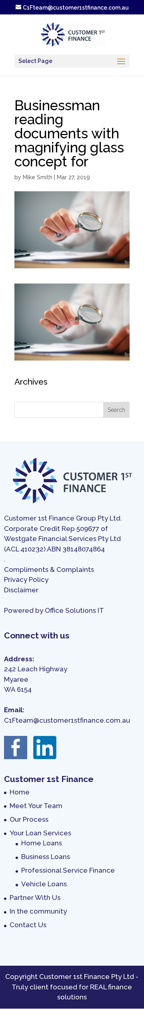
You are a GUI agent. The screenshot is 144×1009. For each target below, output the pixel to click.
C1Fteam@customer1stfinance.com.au (67, 720)
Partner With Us (35, 898)
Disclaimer (21, 590)
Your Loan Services (40, 833)
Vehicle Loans (44, 884)
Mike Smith (37, 177)
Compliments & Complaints (49, 569)
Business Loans (45, 857)
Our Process (29, 819)
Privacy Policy (26, 579)
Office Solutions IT (74, 610)
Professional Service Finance (68, 870)
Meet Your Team (36, 806)
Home (20, 792)
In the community (38, 911)
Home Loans (41, 843)
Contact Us (28, 925)
